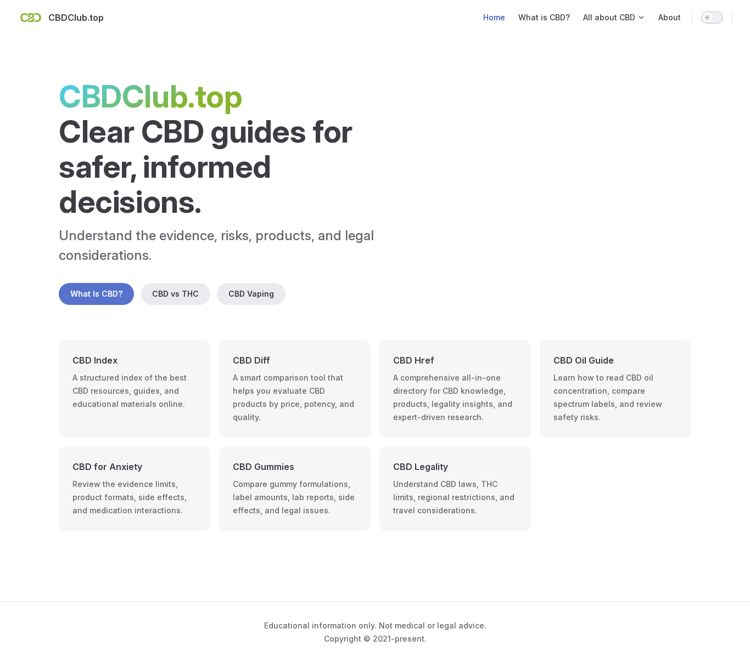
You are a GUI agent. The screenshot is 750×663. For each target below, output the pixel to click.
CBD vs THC (175, 293)
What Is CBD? (96, 293)
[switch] (712, 18)
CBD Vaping (251, 293)
